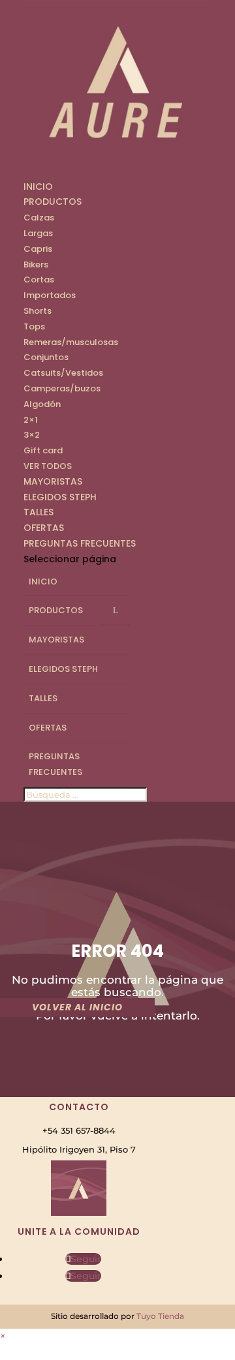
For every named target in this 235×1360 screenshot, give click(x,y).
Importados (50, 295)
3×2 (32, 435)
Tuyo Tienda (160, 1316)
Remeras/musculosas (71, 342)
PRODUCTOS (53, 201)
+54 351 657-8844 (79, 1130)
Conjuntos (46, 357)
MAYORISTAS (53, 481)
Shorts (38, 311)
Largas (38, 233)
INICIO (38, 186)
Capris (38, 249)
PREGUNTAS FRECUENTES (80, 543)
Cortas (39, 279)
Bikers (36, 264)
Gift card (43, 450)
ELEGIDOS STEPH (60, 497)
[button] (2, 1336)
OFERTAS (44, 527)
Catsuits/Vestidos (63, 373)
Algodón (42, 404)
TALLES (39, 512)
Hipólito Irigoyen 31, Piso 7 (79, 1149)
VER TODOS (48, 466)
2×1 (31, 420)
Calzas (39, 217)
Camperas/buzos (62, 388)
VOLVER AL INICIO (77, 1007)
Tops (34, 326)
